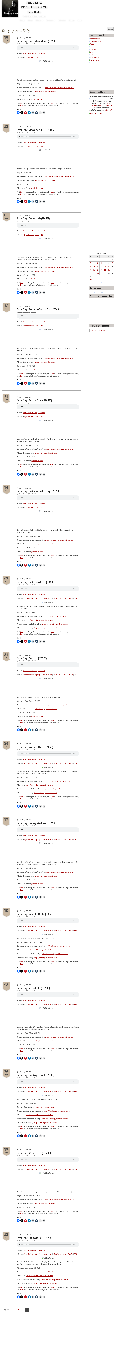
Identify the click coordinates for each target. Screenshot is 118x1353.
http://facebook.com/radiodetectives (57, 616)
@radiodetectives (37, 99)
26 (98, 273)
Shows (38, 20)
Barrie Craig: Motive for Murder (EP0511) (35, 914)
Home (22, 20)
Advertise (62, 20)
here (21, 103)
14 (105, 267)
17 (90, 270)
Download (41, 54)
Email (37, 58)
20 (101, 270)
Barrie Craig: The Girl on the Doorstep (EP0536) (38, 491)
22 (109, 270)
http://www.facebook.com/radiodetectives (59, 88)
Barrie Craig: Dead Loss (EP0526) (32, 658)
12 (98, 267)
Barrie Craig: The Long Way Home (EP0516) (36, 823)
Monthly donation (105, 106)
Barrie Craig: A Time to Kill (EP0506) (33, 988)
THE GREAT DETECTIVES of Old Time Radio (34, 7)
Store (80, 20)
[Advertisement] (101, 76)
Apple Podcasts (29, 58)
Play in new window (30, 54)
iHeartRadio (57, 599)
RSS (42, 58)
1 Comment (33, 132)
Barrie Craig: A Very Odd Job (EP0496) (34, 1153)
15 (109, 267)
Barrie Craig (21, 38)
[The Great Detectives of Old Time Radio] (10, 9)
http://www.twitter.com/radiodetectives (39, 620)
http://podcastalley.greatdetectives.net (55, 624)
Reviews (49, 20)
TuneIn (70, 599)
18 (94, 270)
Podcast (29, 38)
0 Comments (33, 43)
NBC (26, 38)
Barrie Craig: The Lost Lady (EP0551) (33, 218)
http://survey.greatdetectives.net (46, 92)
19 (98, 270)
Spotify (37, 599)
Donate (71, 20)
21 (105, 270)
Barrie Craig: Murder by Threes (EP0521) (35, 747)
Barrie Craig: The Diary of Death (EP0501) (35, 1075)
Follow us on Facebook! (99, 325)
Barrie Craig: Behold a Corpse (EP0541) (34, 400)
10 (90, 267)
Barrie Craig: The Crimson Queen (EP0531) (35, 582)
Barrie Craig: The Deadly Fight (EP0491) (34, 1238)
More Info (108, 110)
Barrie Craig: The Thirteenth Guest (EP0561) (36, 41)
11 (94, 267)
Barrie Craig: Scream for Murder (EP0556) (35, 130)
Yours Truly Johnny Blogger (24, 43)
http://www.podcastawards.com (43, 1107)
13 (101, 267)
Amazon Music (47, 599)
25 (94, 273)
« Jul (90, 280)
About (30, 20)
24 (90, 273)
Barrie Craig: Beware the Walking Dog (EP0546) (38, 309)
